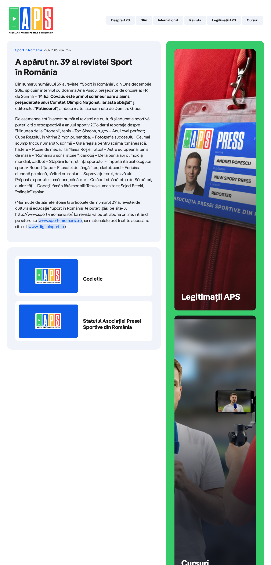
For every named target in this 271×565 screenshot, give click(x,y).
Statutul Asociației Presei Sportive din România (83, 321)
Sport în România (28, 50)
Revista (195, 20)
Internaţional (168, 20)
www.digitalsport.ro (46, 226)
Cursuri (252, 20)
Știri (144, 20)
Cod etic (83, 276)
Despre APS (120, 20)
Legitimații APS (224, 20)
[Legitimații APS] (215, 179)
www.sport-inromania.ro (60, 220)
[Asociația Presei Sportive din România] (31, 20)
